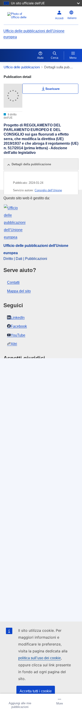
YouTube (18, 335)
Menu (73, 57)
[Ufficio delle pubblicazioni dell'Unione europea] (17, 15)
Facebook (19, 326)
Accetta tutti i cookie (36, 691)
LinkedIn (18, 318)
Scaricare (52, 89)
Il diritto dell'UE (10, 116)
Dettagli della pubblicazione (31, 164)
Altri (14, 344)
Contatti (13, 282)
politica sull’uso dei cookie (39, 658)
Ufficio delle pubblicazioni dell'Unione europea (33, 34)
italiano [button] (72, 18)
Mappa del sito (19, 291)
